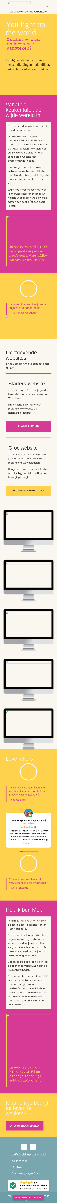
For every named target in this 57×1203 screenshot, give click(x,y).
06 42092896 (19, 1161)
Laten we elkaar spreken (25, 1125)
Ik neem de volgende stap (28, 490)
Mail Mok (17, 1167)
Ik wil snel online (28, 426)
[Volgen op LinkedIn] (33, 1147)
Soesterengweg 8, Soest (26, 1173)
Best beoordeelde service (33, 1185)
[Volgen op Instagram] (24, 1147)
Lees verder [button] (28, 843)
